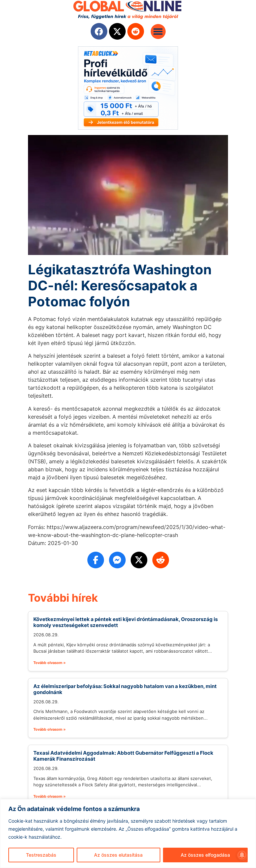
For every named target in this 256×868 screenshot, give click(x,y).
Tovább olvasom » (49, 662)
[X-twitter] (117, 31)
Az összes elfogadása (205, 855)
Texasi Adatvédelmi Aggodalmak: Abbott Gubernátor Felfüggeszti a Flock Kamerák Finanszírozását (123, 756)
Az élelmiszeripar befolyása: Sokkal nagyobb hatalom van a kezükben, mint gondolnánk (125, 689)
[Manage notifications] (242, 855)
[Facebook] (99, 31)
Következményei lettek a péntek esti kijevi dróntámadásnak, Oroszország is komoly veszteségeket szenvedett (125, 622)
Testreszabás (41, 855)
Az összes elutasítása (118, 855)
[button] (158, 31)
